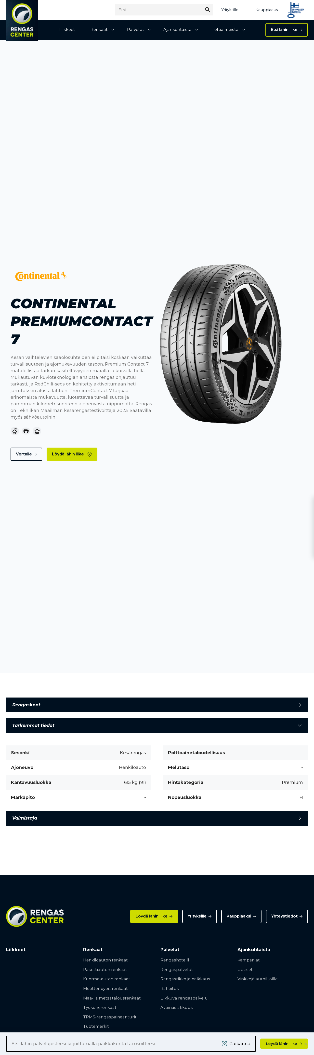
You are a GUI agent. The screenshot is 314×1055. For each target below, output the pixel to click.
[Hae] (207, 9)
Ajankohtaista (177, 29)
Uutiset (245, 969)
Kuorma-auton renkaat (106, 978)
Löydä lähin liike (68, 454)
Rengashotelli (174, 960)
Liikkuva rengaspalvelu (184, 998)
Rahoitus (169, 988)
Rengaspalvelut (176, 969)
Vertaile (24, 454)
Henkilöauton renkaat (105, 960)
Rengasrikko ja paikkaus (185, 978)
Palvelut (135, 29)
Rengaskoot (26, 705)
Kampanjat (248, 960)
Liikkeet (67, 29)
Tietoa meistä (224, 29)
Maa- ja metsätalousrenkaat (112, 998)
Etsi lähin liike (284, 29)
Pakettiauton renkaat (105, 969)
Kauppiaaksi (267, 9)
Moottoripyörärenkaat (105, 988)
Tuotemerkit (96, 1026)
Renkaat (99, 29)
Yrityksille (230, 9)
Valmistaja (24, 818)
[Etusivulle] (22, 20)
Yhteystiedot (284, 916)
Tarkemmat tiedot (33, 725)
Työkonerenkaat (100, 1007)
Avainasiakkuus (176, 1007)
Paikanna (239, 1043)
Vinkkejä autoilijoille (257, 978)
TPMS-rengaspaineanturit (110, 1016)
